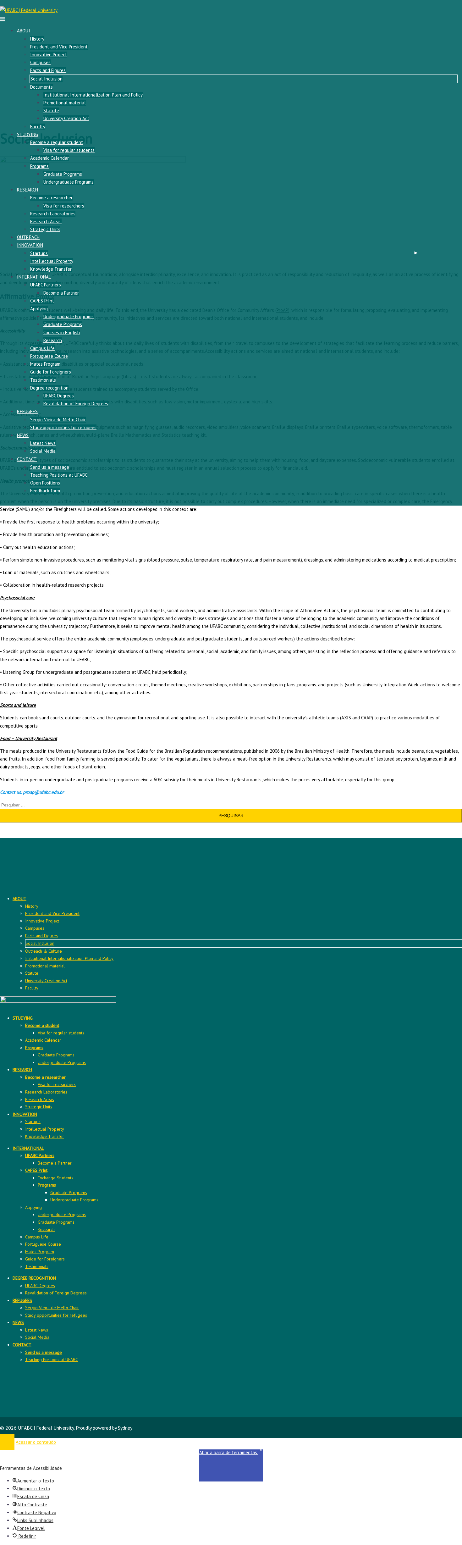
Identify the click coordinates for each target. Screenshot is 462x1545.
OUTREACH (28, 237)
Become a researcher (51, 198)
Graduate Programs (62, 174)
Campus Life (42, 348)
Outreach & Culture (43, 951)
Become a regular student (56, 142)
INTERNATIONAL (34, 277)
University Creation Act (66, 118)
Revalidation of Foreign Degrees (75, 404)
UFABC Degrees (58, 396)
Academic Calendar (49, 158)
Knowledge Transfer (51, 269)
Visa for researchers (63, 206)
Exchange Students (55, 1178)
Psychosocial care (17, 598)
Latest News (43, 443)
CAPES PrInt (42, 301)
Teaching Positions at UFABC (58, 475)
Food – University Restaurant (28, 738)
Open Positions (45, 483)
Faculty (37, 127)
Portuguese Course (49, 356)
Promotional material (64, 103)
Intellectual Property (51, 261)
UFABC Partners (45, 285)
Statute (51, 111)
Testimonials (43, 380)
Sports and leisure (18, 705)
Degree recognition (49, 388)
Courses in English (61, 332)
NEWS (23, 435)
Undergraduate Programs (68, 182)
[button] (231, 1465)
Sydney (125, 1428)
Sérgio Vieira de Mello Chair (58, 420)
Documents (41, 87)
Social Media (43, 451)
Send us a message (49, 467)
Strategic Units (45, 229)
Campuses (40, 62)
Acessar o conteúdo (36, 1442)
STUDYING (27, 134)
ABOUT (24, 31)
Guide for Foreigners (50, 372)
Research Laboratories (52, 214)
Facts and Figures (48, 70)
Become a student (42, 1025)
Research (52, 340)
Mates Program (45, 364)
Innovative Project (48, 55)
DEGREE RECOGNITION (34, 1278)
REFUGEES (27, 411)
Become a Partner (61, 293)
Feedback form (45, 491)
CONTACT (27, 459)
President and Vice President (59, 47)
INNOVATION (30, 245)
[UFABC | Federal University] (29, 10)
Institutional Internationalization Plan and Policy (93, 95)
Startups (39, 253)
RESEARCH (27, 190)
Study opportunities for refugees (63, 427)
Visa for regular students (69, 150)
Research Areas (46, 221)
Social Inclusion (46, 79)
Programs (39, 166)
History (37, 39)
